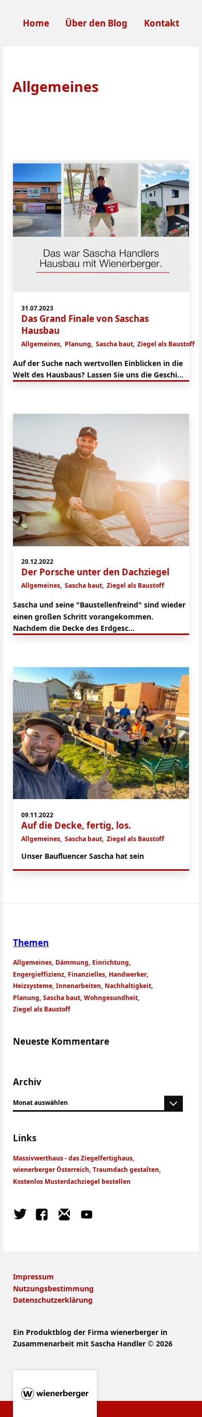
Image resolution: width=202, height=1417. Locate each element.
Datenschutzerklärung (53, 1300)
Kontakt (161, 23)
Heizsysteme (32, 985)
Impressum (33, 1276)
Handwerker (128, 974)
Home (36, 23)
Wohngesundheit (111, 997)
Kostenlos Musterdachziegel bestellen (72, 1181)
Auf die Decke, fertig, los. (76, 825)
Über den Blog (96, 23)
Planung (78, 344)
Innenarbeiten (78, 985)
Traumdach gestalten (126, 1169)
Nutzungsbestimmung (53, 1288)
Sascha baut (114, 344)
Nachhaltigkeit (128, 985)
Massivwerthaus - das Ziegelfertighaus (73, 1158)
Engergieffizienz (38, 974)
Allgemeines (40, 344)
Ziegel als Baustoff (166, 344)
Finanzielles (86, 974)
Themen (31, 943)
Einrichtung (110, 962)
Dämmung (72, 962)
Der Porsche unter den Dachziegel (95, 572)
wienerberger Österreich (51, 1169)
